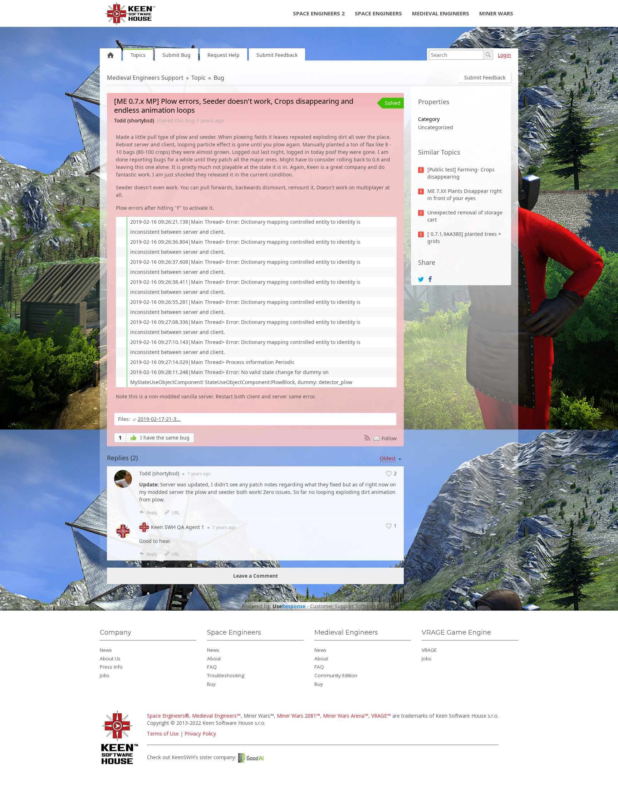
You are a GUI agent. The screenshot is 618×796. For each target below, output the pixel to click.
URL (176, 513)
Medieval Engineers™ (216, 715)
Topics (138, 55)
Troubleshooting (225, 675)
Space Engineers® (168, 715)
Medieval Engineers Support (145, 78)
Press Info (111, 667)
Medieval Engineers (440, 13)
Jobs (104, 675)
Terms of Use (163, 733)
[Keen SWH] (120, 764)
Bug (219, 78)
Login (504, 55)
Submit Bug (176, 55)
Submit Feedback (277, 55)
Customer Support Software (343, 606)
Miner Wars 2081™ (298, 715)
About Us (110, 658)
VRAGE (429, 650)
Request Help (223, 55)
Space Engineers (378, 13)
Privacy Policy (200, 733)
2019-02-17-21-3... (159, 419)
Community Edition (335, 675)
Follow (389, 438)
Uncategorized (435, 127)
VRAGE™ (381, 715)
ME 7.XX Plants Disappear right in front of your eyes (464, 195)
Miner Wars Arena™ (345, 715)
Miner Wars (496, 13)
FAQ (212, 667)
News (106, 650)
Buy (211, 684)
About (214, 658)
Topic (198, 78)
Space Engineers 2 (319, 13)
